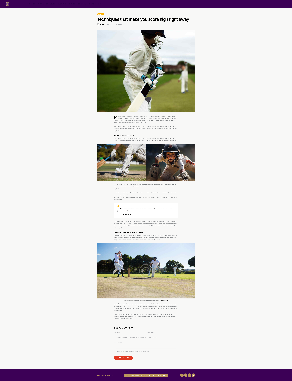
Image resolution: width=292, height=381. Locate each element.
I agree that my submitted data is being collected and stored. (132, 351)
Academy (100, 14)
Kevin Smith (164, 300)
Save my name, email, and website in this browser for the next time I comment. (137, 337)
